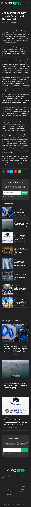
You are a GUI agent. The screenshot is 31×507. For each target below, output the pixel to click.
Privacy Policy (19, 196)
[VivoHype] (11, 23)
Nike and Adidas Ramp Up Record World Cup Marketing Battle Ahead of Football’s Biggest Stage (21, 301)
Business (15, 221)
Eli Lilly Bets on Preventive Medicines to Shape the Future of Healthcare (20, 276)
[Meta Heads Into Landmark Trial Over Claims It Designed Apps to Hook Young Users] (7, 212)
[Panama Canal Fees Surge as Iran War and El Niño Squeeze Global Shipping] (7, 224)
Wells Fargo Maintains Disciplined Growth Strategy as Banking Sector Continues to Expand (21, 263)
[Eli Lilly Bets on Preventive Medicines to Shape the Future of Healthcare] (7, 276)
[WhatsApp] (19, 171)
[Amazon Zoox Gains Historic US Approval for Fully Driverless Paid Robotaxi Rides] (7, 250)
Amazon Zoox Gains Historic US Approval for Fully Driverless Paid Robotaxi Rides (20, 250)
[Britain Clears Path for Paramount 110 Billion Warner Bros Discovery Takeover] (7, 237)
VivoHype (16, 22)
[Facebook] (8, 171)
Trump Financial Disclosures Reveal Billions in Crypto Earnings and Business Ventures (21, 289)
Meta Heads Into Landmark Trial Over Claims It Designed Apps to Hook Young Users (21, 211)
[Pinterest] (15, 171)
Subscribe (24, 192)
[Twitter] (11, 171)
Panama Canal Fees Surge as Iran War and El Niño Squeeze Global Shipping (21, 225)
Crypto (15, 285)
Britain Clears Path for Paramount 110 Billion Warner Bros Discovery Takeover (20, 237)
